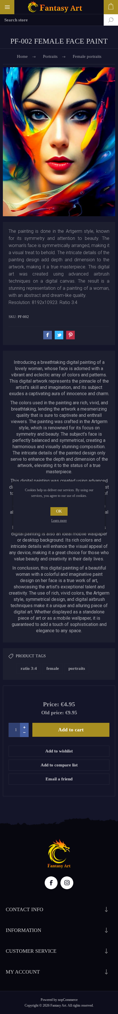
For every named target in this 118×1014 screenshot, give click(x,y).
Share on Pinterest (70, 335)
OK (59, 511)
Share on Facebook (47, 335)
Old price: (52, 712)
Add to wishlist (59, 751)
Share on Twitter (59, 335)
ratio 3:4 (29, 668)
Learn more (59, 521)
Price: (51, 704)
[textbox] (52, 20)
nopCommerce (68, 1000)
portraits (76, 668)
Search (106, 20)
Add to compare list (59, 765)
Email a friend (59, 779)
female (52, 668)
